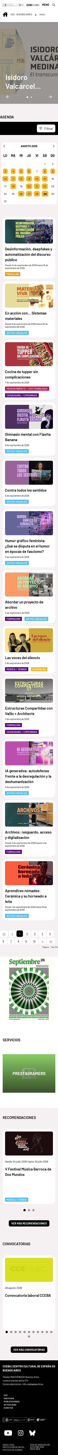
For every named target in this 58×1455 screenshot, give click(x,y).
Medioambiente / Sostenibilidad (27, 388)
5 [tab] (24, 1332)
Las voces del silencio (22, 657)
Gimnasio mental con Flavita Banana (28, 437)
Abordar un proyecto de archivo (24, 605)
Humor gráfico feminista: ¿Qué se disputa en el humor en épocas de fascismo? (27, 546)
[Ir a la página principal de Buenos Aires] (33, 4)
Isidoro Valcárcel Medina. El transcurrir (22, 81)
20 (29, 186)
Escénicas (39, 669)
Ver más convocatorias (29, 1349)
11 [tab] (51, 1332)
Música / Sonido (17, 669)
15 (45, 178)
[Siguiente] (53, 146)
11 (13, 178)
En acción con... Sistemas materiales (26, 316)
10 (5, 178)
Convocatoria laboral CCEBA (28, 1295)
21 (37, 186)
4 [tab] (20, 1332)
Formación (13, 618)
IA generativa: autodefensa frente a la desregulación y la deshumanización (28, 776)
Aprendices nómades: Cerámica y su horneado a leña (26, 896)
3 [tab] (33, 1210)
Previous (7, 97)
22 (44, 186)
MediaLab (13, 274)
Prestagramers (29, 1073)
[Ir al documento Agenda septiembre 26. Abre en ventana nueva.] (29, 989)
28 (37, 193)
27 (29, 193)
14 (37, 178)
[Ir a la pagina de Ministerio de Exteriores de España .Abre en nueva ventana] (10, 5)
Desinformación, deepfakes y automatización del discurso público (28, 254)
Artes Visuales (17, 332)
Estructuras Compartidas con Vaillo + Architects (29, 711)
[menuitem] (15, 1395)
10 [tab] (46, 1332)
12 (21, 178)
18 (13, 186)
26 (21, 193)
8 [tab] (37, 1332)
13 (29, 178)
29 (45, 194)
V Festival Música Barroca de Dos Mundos (28, 1172)
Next (50, 97)
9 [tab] (42, 1332)
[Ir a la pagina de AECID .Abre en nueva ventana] (21, 5)
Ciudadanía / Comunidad (22, 395)
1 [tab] (27, 97)
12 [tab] (29, 1336)
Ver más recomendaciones (29, 1223)
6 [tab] (29, 1332)
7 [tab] (33, 1332)
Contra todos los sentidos (26, 490)
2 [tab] (31, 97)
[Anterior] (4, 146)
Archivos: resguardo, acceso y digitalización (28, 835)
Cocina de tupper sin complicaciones (21, 374)
